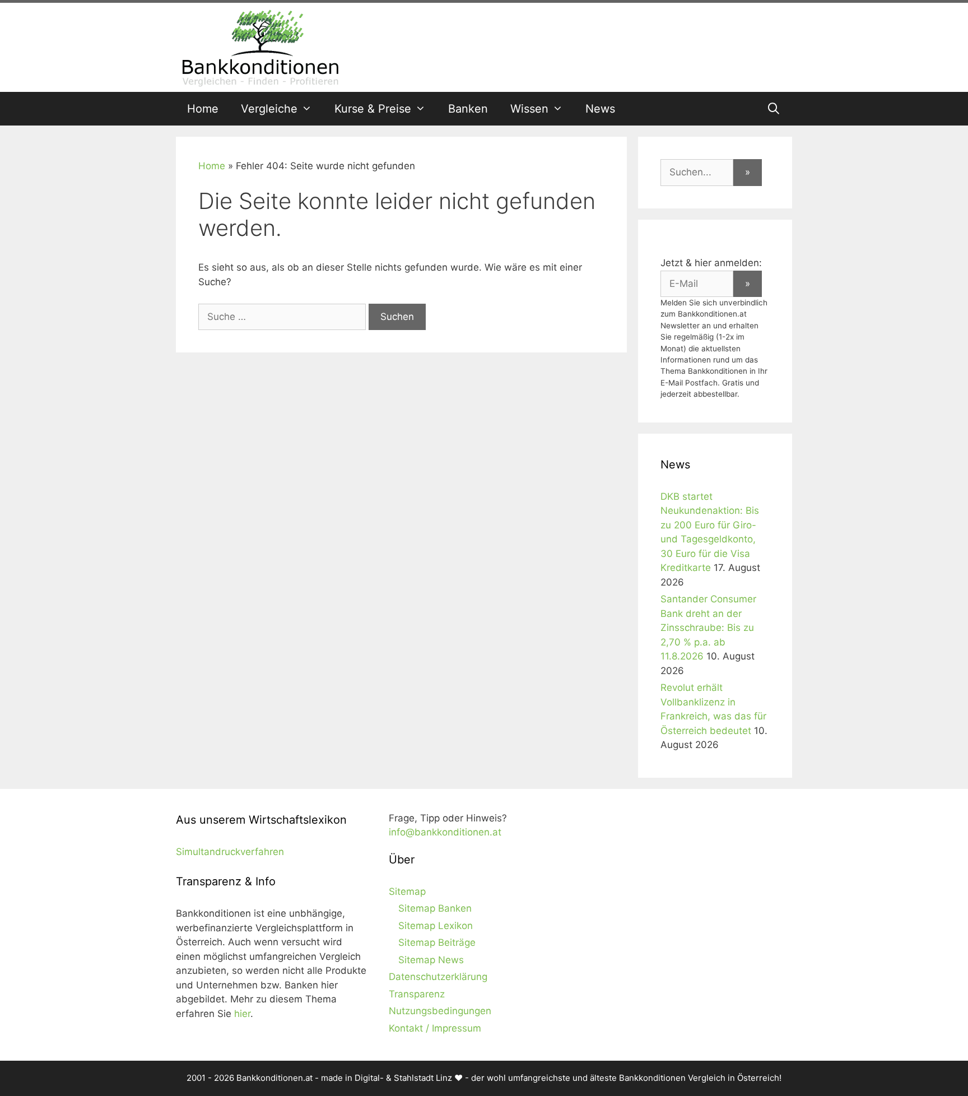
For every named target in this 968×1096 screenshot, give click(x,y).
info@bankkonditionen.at (445, 832)
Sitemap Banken (435, 908)
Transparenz (417, 994)
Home (202, 108)
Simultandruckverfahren (230, 851)
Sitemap (407, 891)
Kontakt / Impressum (435, 1028)
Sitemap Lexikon (435, 925)
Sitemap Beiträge (437, 942)
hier (242, 1013)
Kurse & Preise (372, 108)
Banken (468, 108)
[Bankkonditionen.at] (260, 46)
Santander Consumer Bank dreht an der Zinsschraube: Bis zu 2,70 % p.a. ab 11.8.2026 (708, 627)
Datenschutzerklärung (438, 976)
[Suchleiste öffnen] (773, 109)
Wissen (529, 108)
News (600, 108)
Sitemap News (431, 959)
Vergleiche (269, 108)
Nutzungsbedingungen (440, 1010)
